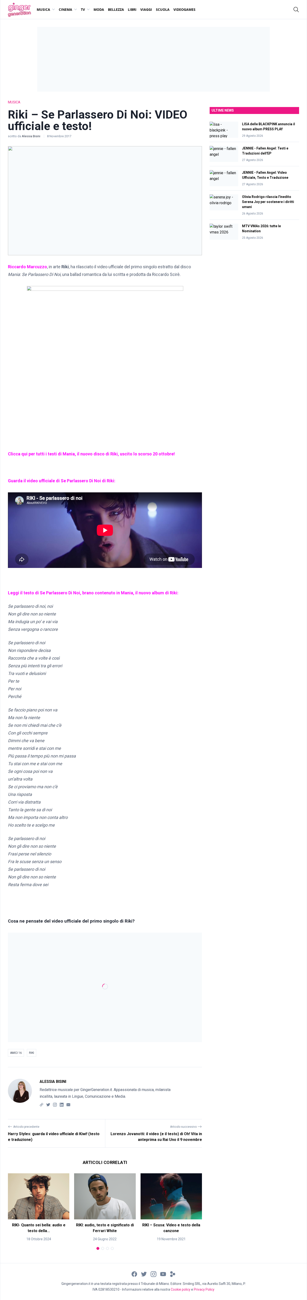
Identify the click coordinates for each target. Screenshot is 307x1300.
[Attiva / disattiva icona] (296, 9)
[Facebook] (134, 1273)
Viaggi (146, 9)
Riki (31, 1053)
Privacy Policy (204, 1289)
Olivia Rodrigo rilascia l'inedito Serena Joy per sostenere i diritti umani (268, 202)
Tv (83, 9)
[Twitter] (48, 1104)
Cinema (65, 9)
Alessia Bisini (31, 136)
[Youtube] (163, 1273)
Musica (43, 9)
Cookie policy (180, 1289)
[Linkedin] (62, 1104)
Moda (99, 9)
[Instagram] (55, 1104)
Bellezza (116, 9)
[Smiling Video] (173, 1273)
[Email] (68, 1104)
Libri (132, 9)
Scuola (163, 9)
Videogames (184, 9)
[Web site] (41, 1104)
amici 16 (16, 1053)
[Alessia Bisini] (20, 1093)
